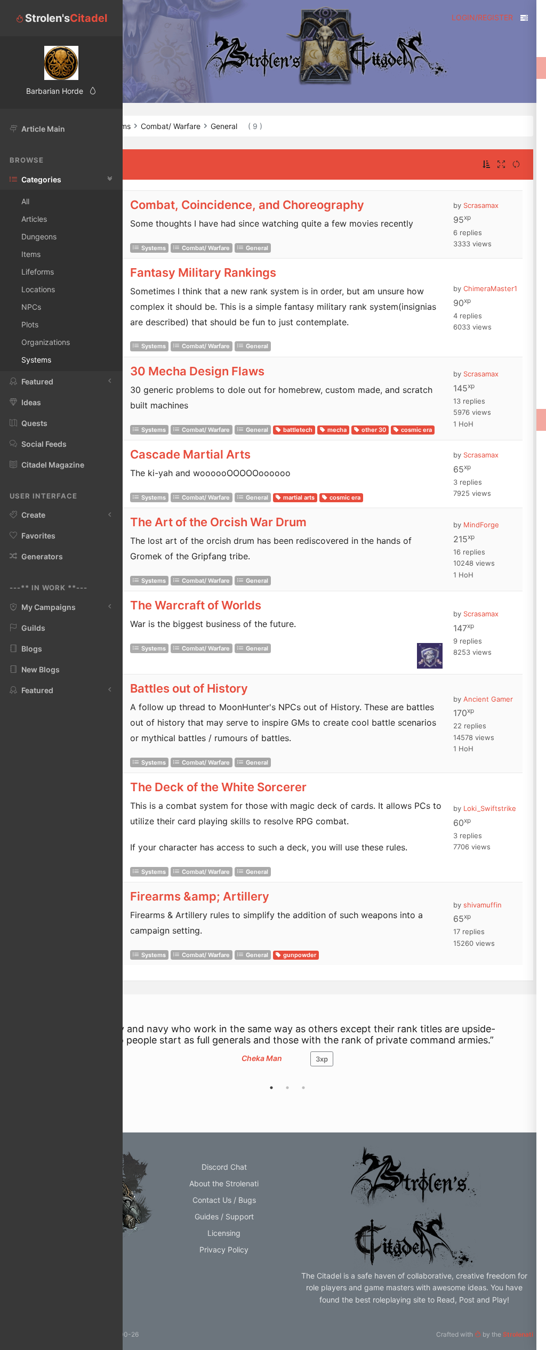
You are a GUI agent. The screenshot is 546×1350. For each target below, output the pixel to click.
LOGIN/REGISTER (482, 17)
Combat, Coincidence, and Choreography (247, 205)
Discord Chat (224, 1166)
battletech (297, 429)
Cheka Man (262, 1058)
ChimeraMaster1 (490, 288)
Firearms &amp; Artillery (199, 896)
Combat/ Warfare (206, 248)
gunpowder (299, 955)
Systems (153, 248)
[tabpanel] (287, 1050)
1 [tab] (271, 1087)
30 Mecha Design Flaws (197, 371)
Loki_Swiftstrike (489, 808)
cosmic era (416, 429)
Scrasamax (481, 205)
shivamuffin (482, 905)
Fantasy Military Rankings (203, 272)
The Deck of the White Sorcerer (218, 787)
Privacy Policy (223, 1249)
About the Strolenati (224, 1183)
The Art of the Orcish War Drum (218, 522)
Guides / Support (224, 1216)
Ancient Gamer (488, 699)
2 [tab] (287, 1087)
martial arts (299, 497)
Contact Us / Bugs (224, 1199)
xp (322, 1059)
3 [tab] (303, 1087)
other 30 (374, 429)
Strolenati (518, 1334)
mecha (337, 429)
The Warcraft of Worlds (195, 605)
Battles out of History (189, 688)
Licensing (223, 1233)
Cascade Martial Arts (190, 454)
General (257, 248)
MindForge (481, 524)
